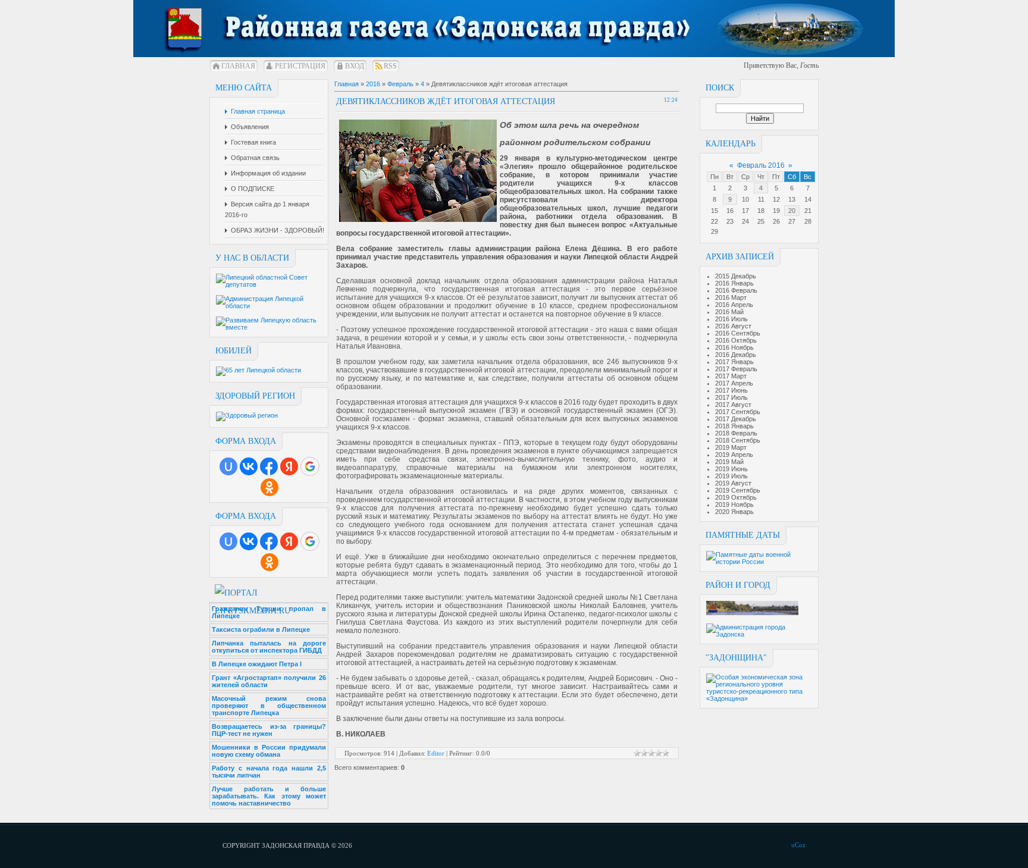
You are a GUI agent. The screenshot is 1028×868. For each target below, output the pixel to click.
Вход (354, 66)
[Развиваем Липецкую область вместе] (269, 327)
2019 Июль (731, 476)
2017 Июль (731, 397)
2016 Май (729, 311)
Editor (435, 753)
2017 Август (733, 404)
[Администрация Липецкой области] (269, 305)
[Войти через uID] (228, 466)
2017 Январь (734, 361)
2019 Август (733, 483)
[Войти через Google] (309, 466)
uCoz (798, 844)
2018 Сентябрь (737, 440)
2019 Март (731, 447)
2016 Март (731, 297)
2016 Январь (734, 283)
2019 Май (729, 461)
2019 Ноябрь (734, 504)
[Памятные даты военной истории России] (759, 561)
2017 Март (731, 376)
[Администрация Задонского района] (752, 612)
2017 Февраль (736, 368)
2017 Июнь (731, 390)
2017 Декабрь (735, 418)
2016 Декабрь (735, 354)
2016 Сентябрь (737, 333)
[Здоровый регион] (247, 415)
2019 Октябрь (736, 497)
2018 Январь (734, 426)
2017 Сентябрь (737, 411)
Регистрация (300, 66)
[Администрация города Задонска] (759, 634)
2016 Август (733, 326)
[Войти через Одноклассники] (269, 487)
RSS (390, 66)
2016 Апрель (734, 304)
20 (791, 210)
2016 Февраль (736, 290)
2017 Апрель (734, 383)
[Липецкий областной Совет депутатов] (269, 284)
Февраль (400, 83)
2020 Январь (734, 511)
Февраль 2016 (761, 165)
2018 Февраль (736, 433)
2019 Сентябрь (737, 490)
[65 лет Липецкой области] (258, 370)
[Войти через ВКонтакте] (249, 466)
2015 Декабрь (735, 276)
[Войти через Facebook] (269, 466)
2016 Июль (731, 318)
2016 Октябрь (736, 340)
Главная (238, 66)
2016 (373, 83)
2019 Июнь (731, 468)
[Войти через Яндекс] (289, 466)
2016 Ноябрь (734, 347)
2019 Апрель (734, 454)
